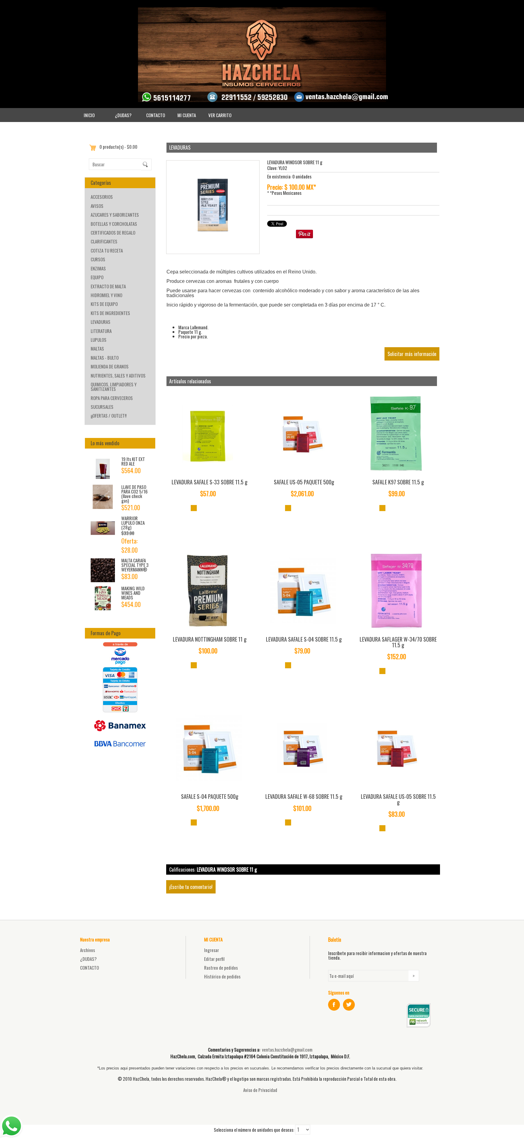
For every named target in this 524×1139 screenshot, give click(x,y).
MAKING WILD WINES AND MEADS (133, 593)
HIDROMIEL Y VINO (106, 295)
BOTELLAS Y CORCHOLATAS (114, 223)
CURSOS (98, 259)
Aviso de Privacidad (260, 1089)
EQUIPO (97, 277)
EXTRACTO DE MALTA (108, 286)
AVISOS (97, 205)
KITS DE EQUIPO (104, 303)
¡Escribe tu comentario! (191, 886)
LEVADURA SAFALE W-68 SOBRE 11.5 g (303, 796)
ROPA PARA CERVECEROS (112, 398)
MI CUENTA (186, 115)
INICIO (89, 115)
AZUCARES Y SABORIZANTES (115, 214)
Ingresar (211, 950)
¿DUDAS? (123, 115)
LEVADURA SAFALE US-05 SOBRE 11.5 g (398, 799)
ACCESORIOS (102, 196)
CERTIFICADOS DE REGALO (113, 232)
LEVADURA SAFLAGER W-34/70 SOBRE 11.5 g (398, 642)
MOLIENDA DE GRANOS (110, 366)
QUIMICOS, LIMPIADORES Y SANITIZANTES (113, 386)
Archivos (87, 950)
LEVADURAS (100, 321)
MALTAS (97, 348)
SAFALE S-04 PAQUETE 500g (209, 796)
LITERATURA (101, 330)
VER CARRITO (219, 115)
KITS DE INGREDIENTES (110, 313)
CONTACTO (155, 115)
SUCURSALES (102, 406)
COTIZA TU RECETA (107, 250)
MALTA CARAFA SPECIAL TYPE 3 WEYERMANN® (135, 565)
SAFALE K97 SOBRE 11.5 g (398, 482)
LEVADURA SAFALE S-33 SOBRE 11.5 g (209, 482)
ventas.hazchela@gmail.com (287, 1049)
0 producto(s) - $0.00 (118, 146)
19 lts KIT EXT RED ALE (133, 461)
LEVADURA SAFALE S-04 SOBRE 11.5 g (304, 639)
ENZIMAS (98, 268)
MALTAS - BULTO (105, 357)
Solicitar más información (412, 354)
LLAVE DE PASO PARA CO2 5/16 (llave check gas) (134, 493)
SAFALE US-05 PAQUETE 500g (304, 482)
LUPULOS (98, 339)
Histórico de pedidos (222, 976)
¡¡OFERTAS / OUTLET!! (108, 415)
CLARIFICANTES (104, 241)
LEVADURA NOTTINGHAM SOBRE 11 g (210, 639)
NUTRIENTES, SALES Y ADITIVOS (118, 375)
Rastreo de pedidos (221, 967)
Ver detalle (194, 508)
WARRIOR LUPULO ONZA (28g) (133, 523)
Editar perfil (214, 958)
